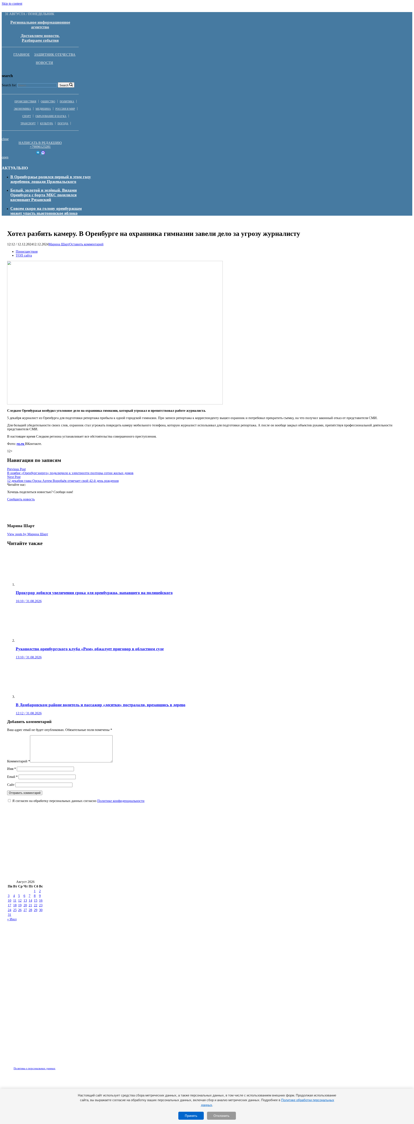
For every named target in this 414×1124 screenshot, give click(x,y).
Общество (48, 101)
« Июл (12, 919)
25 (15, 910)
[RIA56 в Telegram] (38, 153)
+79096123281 (40, 147)
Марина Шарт (59, 244)
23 (40, 905)
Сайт (10, 784)
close (5, 139)
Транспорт (28, 123)
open (5, 157)
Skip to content (12, 3)
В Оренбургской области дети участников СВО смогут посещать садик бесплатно (83, 847)
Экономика (22, 108)
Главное (21, 54)
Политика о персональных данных (34, 1068)
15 (35, 900)
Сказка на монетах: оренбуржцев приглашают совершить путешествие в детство (82, 873)
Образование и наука (50, 116)
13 (25, 900)
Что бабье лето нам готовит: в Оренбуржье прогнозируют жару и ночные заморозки (86, 835)
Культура (46, 123)
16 (40, 900)
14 (30, 900)
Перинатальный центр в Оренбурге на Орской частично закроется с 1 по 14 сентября (238, 873)
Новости (44, 63)
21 (30, 905)
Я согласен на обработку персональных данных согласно (78, 801)
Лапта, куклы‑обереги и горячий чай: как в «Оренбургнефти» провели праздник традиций (229, 822)
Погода (63, 123)
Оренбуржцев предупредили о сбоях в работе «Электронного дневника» (75, 822)
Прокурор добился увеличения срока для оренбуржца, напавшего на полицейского (244, 835)
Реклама (51, 1066)
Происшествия (25, 101)
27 (25, 910)
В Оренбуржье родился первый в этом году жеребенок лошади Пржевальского (50, 179)
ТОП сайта (24, 255)
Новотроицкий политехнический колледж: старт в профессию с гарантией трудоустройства (295, 860)
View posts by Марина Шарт (27, 534)
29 (35, 910)
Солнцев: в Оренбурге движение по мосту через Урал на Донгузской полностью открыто (243, 847)
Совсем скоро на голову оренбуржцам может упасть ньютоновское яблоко (46, 210)
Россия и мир (65, 108)
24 (9, 910)
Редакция (30, 1066)
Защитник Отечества (54, 54)
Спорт (26, 116)
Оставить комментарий (86, 244)
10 (9, 900)
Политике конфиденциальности (120, 801)
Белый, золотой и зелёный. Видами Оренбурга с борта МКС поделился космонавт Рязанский (43, 195)
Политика (67, 101)
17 (9, 905)
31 (9, 915)
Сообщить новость (21, 499)
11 (14, 900)
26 (20, 910)
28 (30, 910)
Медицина (43, 108)
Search (64, 85)
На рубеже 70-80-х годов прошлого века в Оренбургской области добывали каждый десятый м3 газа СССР (108, 860)
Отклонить (221, 1116)
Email (12, 777)
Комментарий (18, 761)
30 (40, 910)
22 (35, 905)
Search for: (9, 85)
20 (25, 905)
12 (20, 900)
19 (20, 905)
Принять (191, 1116)
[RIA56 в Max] (43, 153)
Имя (11, 769)
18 (15, 905)
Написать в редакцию (40, 143)
